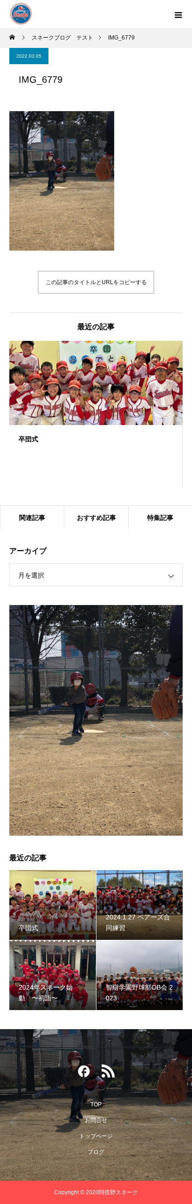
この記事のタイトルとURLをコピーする (96, 282)
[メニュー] (178, 14)
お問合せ (96, 1120)
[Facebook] (84, 1073)
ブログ (96, 1152)
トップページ (96, 1136)
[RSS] (108, 1073)
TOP (96, 1104)
